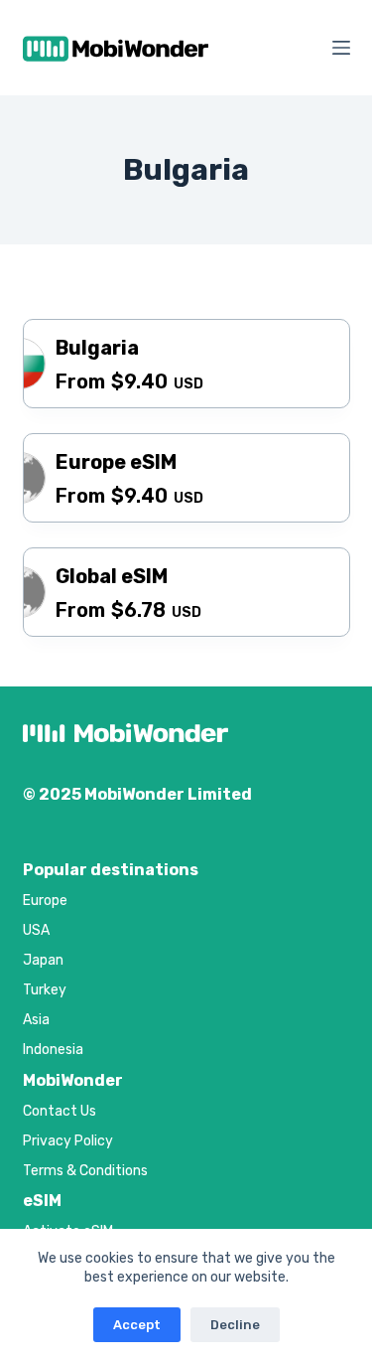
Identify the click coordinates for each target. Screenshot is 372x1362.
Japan (43, 960)
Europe (45, 900)
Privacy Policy (68, 1141)
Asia (36, 1019)
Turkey (44, 990)
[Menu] (341, 48)
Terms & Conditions (85, 1170)
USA (36, 930)
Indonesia (53, 1049)
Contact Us (59, 1111)
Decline (235, 1324)
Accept (137, 1324)
